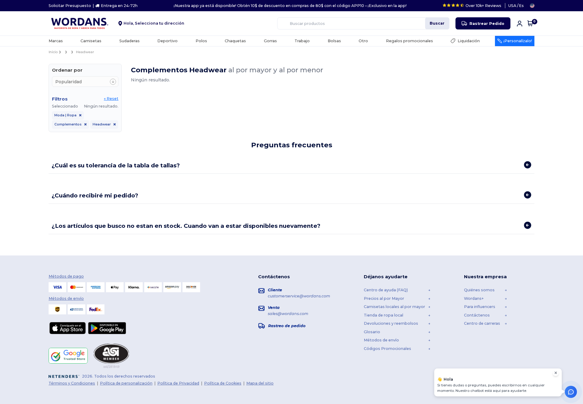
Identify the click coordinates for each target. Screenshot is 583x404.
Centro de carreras (482, 323)
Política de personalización (126, 383)
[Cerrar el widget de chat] (556, 373)
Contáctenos (477, 315)
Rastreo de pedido (286, 325)
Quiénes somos (479, 290)
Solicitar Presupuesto (70, 5)
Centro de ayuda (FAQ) (386, 290)
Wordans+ (474, 298)
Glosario (372, 331)
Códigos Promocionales (387, 348)
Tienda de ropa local (383, 315)
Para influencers (479, 306)
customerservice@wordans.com (299, 296)
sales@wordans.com (288, 313)
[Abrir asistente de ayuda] (571, 392)
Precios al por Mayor (384, 298)
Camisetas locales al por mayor (394, 306)
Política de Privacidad (178, 383)
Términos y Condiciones (72, 383)
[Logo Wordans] (81, 23)
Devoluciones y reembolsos (391, 323)
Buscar (437, 23)
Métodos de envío (381, 340)
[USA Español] (532, 5)
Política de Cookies (222, 383)
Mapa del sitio (260, 383)
